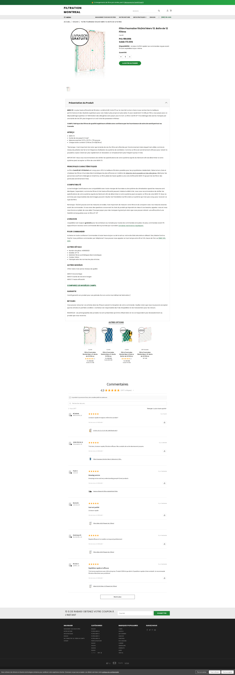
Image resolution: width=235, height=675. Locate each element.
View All (121, 653)
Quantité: (123, 52)
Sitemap (66, 641)
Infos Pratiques (139, 17)
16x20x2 (93, 645)
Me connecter (68, 638)
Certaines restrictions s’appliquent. (131, 226)
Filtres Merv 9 (95, 633)
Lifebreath (122, 648)
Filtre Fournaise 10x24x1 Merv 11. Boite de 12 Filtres (90, 354)
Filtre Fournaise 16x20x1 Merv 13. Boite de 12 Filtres (145, 354)
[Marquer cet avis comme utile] (164, 422)
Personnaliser (202, 672)
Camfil (120, 629)
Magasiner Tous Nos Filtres (105, 17)
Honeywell (122, 638)
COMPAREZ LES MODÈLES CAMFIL (81, 285)
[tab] (117, 103)
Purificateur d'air (96, 641)
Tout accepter (227, 672)
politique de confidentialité (110, 672)
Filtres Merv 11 (95, 636)
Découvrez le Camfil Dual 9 (133, 2)
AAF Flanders (122, 633)
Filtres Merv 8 (95, 631)
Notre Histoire (124, 17)
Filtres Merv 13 (95, 638)
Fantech (121, 631)
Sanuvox (121, 636)
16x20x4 (93, 648)
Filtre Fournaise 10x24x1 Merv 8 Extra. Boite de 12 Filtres (126, 354)
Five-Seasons (122, 641)
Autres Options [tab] (116, 322)
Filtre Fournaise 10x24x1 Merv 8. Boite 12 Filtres (108, 354)
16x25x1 (93, 650)
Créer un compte (80, 638)
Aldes (120, 650)
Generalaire (122, 645)
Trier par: (150, 408)
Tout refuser (214, 672)
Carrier (121, 643)
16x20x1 (93, 643)
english (152, 17)
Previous (229, 669)
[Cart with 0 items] (171, 10)
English (93, 629)
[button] (133, 390)
